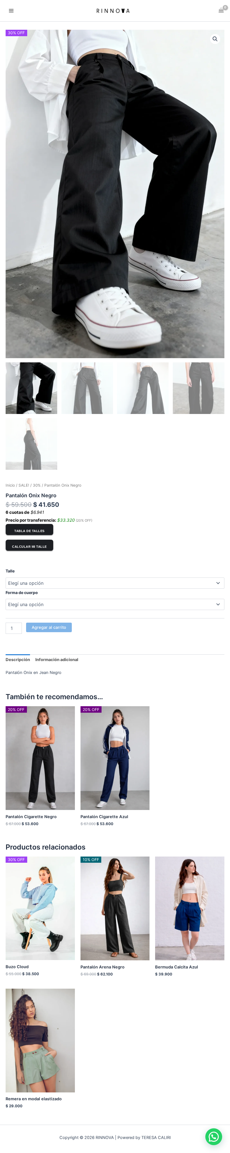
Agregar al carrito (49, 627)
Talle (10, 571)
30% (37, 485)
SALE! (24, 485)
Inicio (10, 485)
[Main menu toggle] (11, 10)
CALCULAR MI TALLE (29, 546)
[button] (215, 39)
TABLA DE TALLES (29, 531)
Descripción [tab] (18, 659)
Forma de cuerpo (22, 592)
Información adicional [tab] (56, 659)
